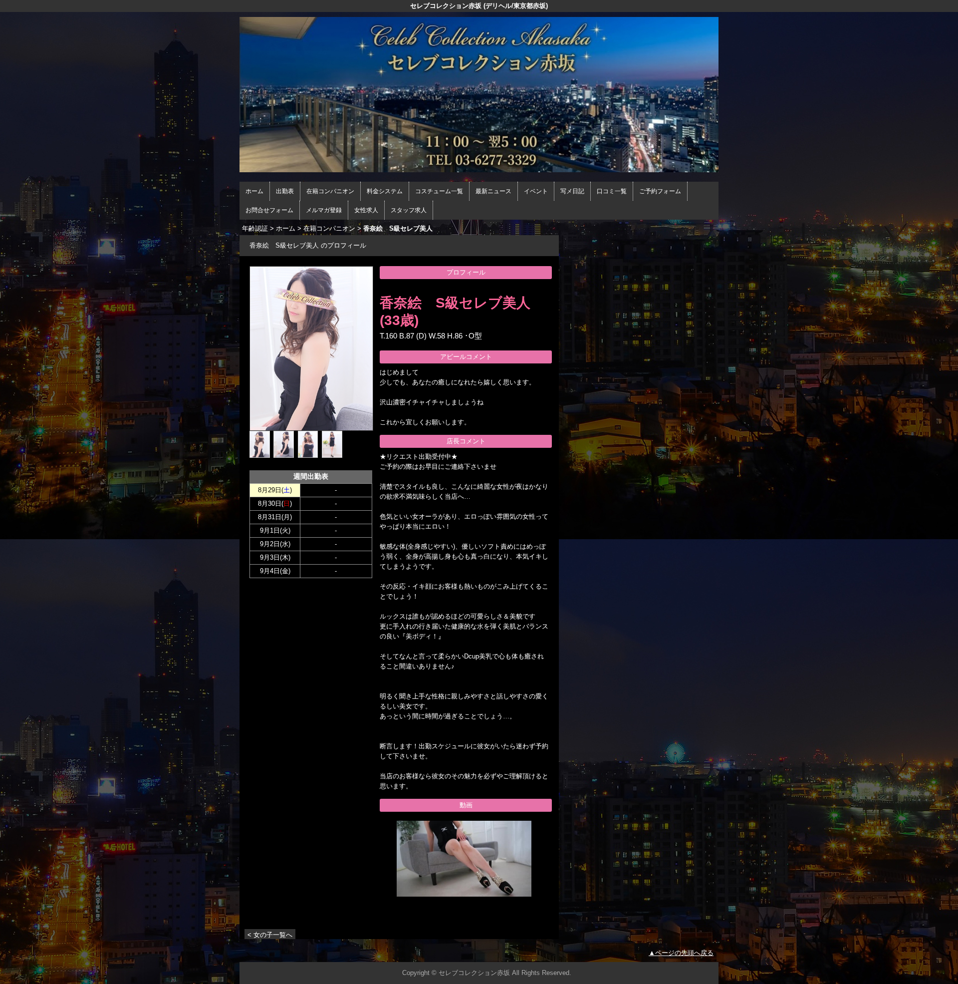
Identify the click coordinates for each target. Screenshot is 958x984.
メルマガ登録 (324, 210)
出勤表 (285, 191)
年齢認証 (255, 228)
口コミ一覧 (612, 191)
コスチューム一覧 (439, 191)
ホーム (254, 191)
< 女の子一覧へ (269, 935)
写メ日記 (572, 191)
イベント (536, 191)
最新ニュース (493, 191)
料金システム (385, 191)
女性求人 (366, 210)
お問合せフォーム (269, 210)
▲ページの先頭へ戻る (681, 953)
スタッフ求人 (409, 210)
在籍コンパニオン (330, 191)
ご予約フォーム (660, 191)
